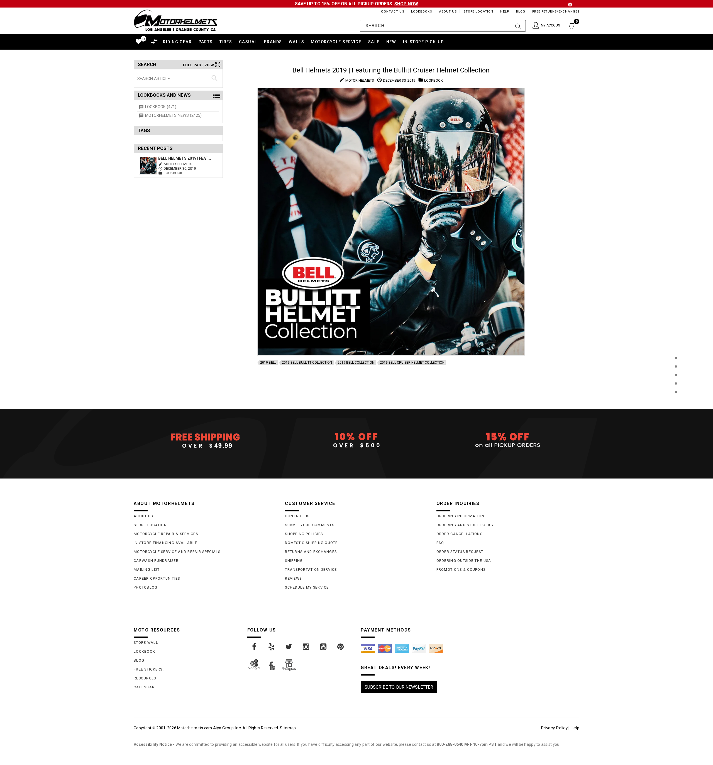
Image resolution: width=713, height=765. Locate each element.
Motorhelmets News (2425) (173, 115)
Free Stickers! (149, 669)
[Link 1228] (306, 647)
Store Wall (146, 642)
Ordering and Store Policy (465, 525)
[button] (547, 26)
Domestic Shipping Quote (311, 543)
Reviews (293, 578)
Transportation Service (311, 569)
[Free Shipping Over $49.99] (205, 440)
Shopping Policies (304, 534)
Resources (145, 678)
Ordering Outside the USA (463, 560)
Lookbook (144, 651)
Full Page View (198, 65)
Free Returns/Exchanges (555, 11)
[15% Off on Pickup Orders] (507, 440)
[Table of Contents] (676, 419)
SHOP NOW (406, 3)
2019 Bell (268, 363)
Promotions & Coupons (461, 569)
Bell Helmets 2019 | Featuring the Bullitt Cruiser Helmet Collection (186, 158)
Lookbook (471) (160, 107)
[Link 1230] (341, 647)
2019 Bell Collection (356, 363)
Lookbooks (421, 11)
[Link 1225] (254, 647)
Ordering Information (460, 516)
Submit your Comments (309, 525)
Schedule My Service (307, 587)
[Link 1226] (272, 647)
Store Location (479, 11)
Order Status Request (460, 552)
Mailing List (147, 569)
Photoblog (146, 587)
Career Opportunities (157, 578)
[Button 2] (518, 25)
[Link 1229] (323, 647)
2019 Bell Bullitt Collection (307, 363)
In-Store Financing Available (165, 543)
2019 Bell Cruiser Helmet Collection (412, 363)
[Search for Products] (676, 401)
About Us (448, 11)
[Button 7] (215, 78)
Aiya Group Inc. (227, 727)
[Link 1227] (289, 647)
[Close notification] (570, 4)
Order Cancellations (459, 534)
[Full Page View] (676, 345)
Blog (520, 11)
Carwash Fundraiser (156, 560)
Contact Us (392, 11)
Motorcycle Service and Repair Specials (177, 552)
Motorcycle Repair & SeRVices (166, 534)
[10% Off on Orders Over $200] (356, 440)
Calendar (144, 687)
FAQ (440, 543)
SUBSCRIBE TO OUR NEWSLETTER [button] (399, 687)
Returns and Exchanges (311, 552)
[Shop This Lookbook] (676, 364)
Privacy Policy (554, 727)
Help (504, 11)
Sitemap (288, 727)
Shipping (294, 560)
